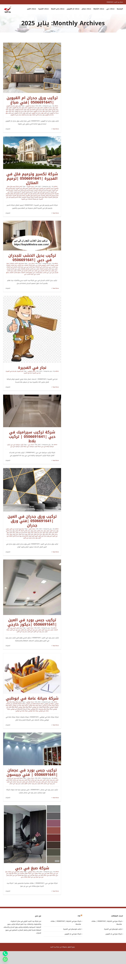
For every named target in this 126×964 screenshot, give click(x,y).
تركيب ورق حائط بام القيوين (22, 109)
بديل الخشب (20, 265)
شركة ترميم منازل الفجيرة (41, 197)
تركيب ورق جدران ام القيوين (50, 107)
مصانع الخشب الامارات (26, 272)
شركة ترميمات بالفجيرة (28, 197)
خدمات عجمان (30, 778)
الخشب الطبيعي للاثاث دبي (42, 265)
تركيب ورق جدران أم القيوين (14, 106)
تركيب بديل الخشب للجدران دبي (46, 270)
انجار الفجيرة (20, 371)
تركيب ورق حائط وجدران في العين (24, 532)
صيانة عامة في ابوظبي (22, 711)
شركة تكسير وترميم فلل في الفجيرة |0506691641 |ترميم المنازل (32, 153)
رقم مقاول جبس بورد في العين (18, 630)
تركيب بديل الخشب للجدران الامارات (49, 269)
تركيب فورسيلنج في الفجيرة (72, 929)
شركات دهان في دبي (17, 872)
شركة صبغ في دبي (32, 834)
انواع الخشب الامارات (29, 265)
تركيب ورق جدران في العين (41, 532)
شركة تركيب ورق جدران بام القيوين (24, 111)
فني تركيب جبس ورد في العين (25, 631)
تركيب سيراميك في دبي (17, 444)
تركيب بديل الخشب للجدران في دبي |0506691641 (32, 235)
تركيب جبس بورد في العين (34, 630)
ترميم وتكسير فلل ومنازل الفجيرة (42, 190)
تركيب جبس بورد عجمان (52, 780)
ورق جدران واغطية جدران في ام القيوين (21, 115)
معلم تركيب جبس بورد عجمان (35, 783)
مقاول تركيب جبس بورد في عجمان (18, 783)
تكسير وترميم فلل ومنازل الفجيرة (14, 193)
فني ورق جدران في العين (45, 536)
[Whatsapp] (5, 959)
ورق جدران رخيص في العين (30, 538)
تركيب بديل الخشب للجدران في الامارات (27, 270)
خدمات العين (32, 529)
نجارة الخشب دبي (28, 274)
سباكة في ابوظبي (49, 704)
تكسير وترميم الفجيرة (27, 192)
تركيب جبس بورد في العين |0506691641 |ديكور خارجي (32, 587)
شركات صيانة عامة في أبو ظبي (50, 705)
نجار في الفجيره (28, 373)
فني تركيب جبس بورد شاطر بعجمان (37, 782)
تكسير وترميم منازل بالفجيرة (33, 195)
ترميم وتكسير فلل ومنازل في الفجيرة (23, 190)
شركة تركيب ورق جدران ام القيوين (42, 111)
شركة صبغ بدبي (51, 875)
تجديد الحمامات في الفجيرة (46, 188)
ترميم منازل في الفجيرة (22, 188)
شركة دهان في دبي (47, 873)
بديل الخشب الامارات (11, 265)
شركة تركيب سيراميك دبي (34, 446)
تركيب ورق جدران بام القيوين (19, 107)
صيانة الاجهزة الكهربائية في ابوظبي (20, 709)
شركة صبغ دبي (42, 875)
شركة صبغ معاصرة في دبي (20, 875)
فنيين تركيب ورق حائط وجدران (30, 536)
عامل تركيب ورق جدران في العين (42, 534)
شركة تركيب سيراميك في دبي (18, 446)
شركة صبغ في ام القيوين (73, 934)
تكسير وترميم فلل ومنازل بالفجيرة (49, 195)
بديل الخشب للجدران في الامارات (15, 267)
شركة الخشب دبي (37, 272)
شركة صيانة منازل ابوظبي (25, 707)
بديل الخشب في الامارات (42, 267)
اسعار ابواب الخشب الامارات (17, 263)
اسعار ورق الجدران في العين (17, 529)
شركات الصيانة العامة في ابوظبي (35, 704)
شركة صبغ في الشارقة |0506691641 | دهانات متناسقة (66, 923)
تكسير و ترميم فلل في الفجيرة (42, 192)
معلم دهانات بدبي (25, 877)
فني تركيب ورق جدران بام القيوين (40, 113)
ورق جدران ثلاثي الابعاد (38, 115)
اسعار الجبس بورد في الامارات (15, 778)
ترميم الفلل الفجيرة (34, 188)
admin (56, 106)
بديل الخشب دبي (53, 267)
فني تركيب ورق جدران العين (26, 534)
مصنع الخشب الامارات (15, 272)
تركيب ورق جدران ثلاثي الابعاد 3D (39, 109)
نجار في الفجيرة (32, 329)
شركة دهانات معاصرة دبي (24, 873)
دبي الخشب (46, 272)
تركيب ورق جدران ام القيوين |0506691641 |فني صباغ (32, 68)
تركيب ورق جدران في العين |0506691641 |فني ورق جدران (32, 490)
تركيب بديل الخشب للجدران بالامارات (30, 269)
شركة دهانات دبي (36, 873)
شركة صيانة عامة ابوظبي (35, 705)
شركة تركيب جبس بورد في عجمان (22, 780)
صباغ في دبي (34, 877)
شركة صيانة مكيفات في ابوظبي (40, 707)
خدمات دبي (32, 263)
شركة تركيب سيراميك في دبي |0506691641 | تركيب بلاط (32, 411)
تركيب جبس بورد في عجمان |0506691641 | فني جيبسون (32, 749)
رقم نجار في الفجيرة (11, 371)
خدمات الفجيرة (30, 186)
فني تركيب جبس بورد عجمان (20, 782)
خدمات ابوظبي (32, 371)
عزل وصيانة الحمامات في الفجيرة (29, 199)
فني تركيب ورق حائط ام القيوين (22, 113)
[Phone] (5, 953)
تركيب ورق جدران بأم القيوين (35, 107)
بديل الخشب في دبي (29, 267)
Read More (55, 129)
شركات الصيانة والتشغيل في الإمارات (15, 704)
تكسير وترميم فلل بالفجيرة (47, 193)
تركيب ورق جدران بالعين (43, 531)
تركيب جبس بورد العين (47, 630)
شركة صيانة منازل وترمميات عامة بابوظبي (41, 709)
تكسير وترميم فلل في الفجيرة (32, 193)
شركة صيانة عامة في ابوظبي (32, 673)
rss (79, 916)
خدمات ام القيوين (30, 106)
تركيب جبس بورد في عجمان (38, 780)
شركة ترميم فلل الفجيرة (19, 195)
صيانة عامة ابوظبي (33, 711)
